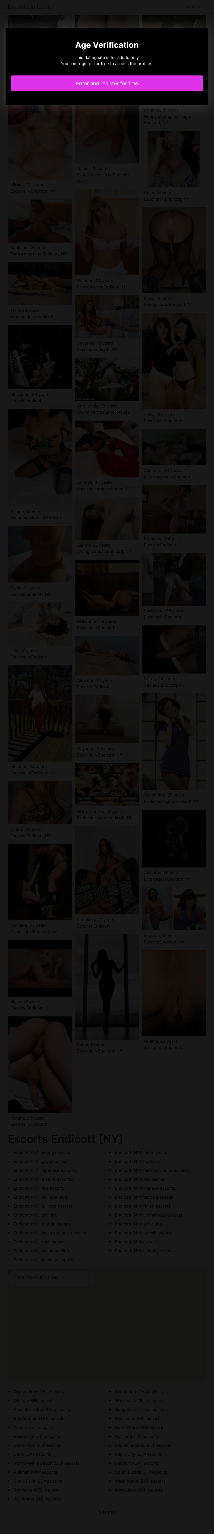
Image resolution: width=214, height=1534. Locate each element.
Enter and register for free (107, 83)
